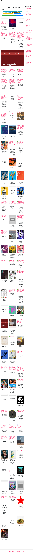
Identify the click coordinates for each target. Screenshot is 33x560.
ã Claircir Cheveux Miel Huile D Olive (28, 14)
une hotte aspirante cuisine (16, 12)
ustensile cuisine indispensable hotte (16, 11)
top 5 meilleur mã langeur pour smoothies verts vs (9, 15)
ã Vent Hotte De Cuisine (28, 28)
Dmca (10, 551)
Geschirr (3, 0)
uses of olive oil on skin (19, 15)
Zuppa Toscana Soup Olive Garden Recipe (29, 63)
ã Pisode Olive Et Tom (29, 30)
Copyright (22, 551)
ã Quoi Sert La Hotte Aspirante (28, 20)
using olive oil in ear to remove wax (8, 13)
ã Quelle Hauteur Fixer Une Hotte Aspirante (29, 60)
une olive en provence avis (17, 13)
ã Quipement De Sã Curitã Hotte (28, 56)
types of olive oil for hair (8, 12)
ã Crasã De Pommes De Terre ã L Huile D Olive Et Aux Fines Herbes (28, 33)
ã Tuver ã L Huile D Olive (28, 26)
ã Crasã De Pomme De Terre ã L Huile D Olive (28, 51)
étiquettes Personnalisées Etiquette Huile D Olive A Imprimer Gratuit (29, 38)
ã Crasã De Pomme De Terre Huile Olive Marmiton (28, 17)
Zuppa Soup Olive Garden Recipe (28, 9)
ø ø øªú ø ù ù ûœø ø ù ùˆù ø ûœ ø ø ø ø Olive (29, 11)
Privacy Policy (18, 551)
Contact (13, 551)
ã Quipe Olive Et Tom (29, 58)
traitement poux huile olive (7, 11)
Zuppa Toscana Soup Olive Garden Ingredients (29, 48)
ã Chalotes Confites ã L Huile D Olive (29, 45)
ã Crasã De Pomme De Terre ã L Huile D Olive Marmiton (28, 23)
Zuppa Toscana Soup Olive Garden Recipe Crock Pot (29, 42)
